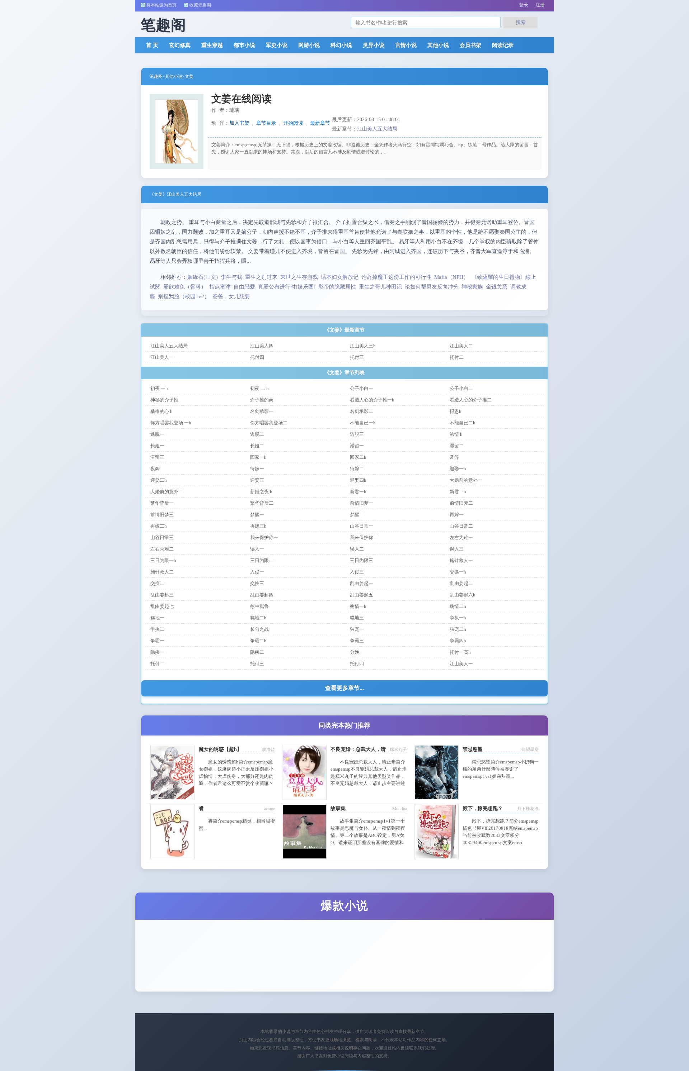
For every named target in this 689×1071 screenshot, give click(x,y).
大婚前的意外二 (166, 491)
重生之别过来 (261, 277)
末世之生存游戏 (299, 277)
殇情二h (458, 606)
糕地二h (258, 617)
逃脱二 (257, 434)
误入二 (357, 549)
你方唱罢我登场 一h (170, 422)
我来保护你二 (364, 537)
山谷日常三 (162, 537)
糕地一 (157, 617)
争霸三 (357, 640)
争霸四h (458, 640)
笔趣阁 (156, 76)
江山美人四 (261, 345)
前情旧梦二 (461, 503)
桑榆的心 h (161, 411)
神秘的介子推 (164, 400)
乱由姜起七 (162, 606)
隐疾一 (157, 652)
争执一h (458, 617)
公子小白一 (361, 388)
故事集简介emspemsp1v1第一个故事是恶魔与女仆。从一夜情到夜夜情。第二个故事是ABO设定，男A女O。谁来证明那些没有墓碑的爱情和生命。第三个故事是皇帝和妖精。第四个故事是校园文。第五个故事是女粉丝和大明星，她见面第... (368, 842)
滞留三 (157, 457)
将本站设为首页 (161, 5)
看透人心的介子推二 (471, 400)
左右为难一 (461, 537)
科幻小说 (341, 45)
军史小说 (276, 45)
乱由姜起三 (162, 595)
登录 (523, 5)
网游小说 (309, 45)
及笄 (454, 457)
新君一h (358, 491)
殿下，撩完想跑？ (483, 808)
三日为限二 (261, 560)
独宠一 (357, 629)
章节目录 (266, 123)
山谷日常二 (461, 526)
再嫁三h (258, 526)
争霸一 (157, 640)
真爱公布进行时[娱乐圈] (286, 287)
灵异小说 (373, 45)
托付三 (357, 357)
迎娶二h (158, 480)
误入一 (257, 549)
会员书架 (470, 45)
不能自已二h (462, 422)
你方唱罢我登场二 (268, 422)
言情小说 (406, 45)
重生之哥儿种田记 (380, 287)
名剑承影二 (361, 411)
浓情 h (456, 434)
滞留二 (457, 445)
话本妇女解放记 (339, 277)
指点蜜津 (220, 287)
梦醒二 (357, 514)
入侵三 (357, 572)
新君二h (458, 491)
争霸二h (258, 640)
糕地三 (357, 617)
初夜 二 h (259, 388)
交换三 (257, 583)
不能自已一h (363, 422)
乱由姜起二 (461, 583)
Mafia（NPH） (451, 277)
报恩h (455, 411)
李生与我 (231, 277)
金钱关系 (496, 287)
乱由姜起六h (462, 595)
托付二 (457, 357)
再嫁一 (457, 514)
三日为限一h (163, 560)
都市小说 (244, 45)
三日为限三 (361, 560)
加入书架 (239, 123)
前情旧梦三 (162, 514)
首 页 (152, 45)
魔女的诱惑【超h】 (220, 749)
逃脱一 (157, 434)
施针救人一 (461, 560)
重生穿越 (212, 45)
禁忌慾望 (473, 749)
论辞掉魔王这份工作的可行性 (396, 277)
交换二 (157, 583)
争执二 (157, 629)
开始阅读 (293, 123)
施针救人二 (162, 572)
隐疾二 (257, 652)
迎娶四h (358, 480)
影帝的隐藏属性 (337, 287)
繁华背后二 (261, 503)
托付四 (257, 357)
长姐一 (157, 445)
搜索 (521, 22)
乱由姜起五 (361, 595)
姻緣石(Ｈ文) (202, 277)
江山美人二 (461, 345)
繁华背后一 (162, 503)
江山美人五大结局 (377, 129)
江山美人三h (363, 345)
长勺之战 (259, 629)
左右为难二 (162, 549)
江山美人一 (162, 357)
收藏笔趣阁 (200, 5)
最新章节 (320, 123)
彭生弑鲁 (259, 606)
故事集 (338, 808)
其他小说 (438, 45)
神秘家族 (472, 287)
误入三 (457, 549)
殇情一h (358, 606)
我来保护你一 (264, 537)
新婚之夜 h (261, 491)
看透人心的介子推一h (372, 400)
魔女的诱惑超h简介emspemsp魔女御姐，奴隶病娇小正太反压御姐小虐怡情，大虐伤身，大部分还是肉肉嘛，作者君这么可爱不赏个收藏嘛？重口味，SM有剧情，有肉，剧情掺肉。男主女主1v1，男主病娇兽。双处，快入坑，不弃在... (236, 783)
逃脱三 (357, 434)
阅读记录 (503, 45)
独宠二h (458, 629)
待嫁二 (357, 468)
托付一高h (460, 652)
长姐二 (257, 445)
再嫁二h (158, 526)
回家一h (258, 457)
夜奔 (155, 468)
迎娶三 (257, 480)
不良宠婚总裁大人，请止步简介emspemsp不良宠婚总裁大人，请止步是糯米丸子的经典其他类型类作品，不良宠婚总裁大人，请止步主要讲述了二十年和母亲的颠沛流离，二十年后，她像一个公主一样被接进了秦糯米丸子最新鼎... (369, 783)
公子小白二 (461, 388)
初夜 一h (159, 388)
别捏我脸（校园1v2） (184, 296)
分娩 (354, 652)
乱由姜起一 (361, 583)
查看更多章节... (344, 688)
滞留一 (357, 445)
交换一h (458, 572)
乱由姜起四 (261, 595)
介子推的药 (261, 400)
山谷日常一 (361, 526)
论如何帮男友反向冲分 (432, 287)
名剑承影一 (261, 411)
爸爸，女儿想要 (231, 296)
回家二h (358, 457)
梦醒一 (257, 514)
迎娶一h (458, 468)
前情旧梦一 (361, 503)
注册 (540, 5)
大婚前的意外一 (466, 480)
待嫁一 (257, 468)
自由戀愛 (244, 287)
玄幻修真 (180, 45)
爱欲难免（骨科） (184, 287)
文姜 (189, 76)
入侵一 (257, 572)
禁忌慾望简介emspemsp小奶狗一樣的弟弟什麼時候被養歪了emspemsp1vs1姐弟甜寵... (501, 769)
